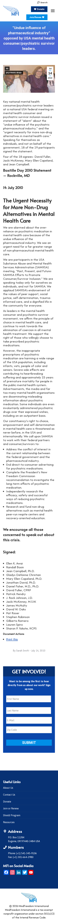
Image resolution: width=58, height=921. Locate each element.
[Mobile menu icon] (53, 11)
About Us (8, 787)
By (21, 650)
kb (7, 68)
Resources (9, 822)
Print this (12, 639)
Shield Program (11, 815)
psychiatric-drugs (14, 73)
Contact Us (9, 794)
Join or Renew (11, 808)
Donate (7, 801)
